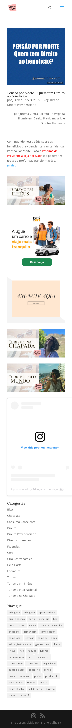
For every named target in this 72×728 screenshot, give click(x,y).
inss (21, 650)
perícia (47, 669)
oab (30, 657)
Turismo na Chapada (21, 596)
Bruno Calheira (51, 722)
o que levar (49, 663)
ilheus (57, 644)
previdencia (51, 676)
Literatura (13, 571)
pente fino (34, 669)
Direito (54, 100)
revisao (31, 682)
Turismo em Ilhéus (19, 583)
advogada (14, 612)
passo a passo (17, 669)
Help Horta (14, 565)
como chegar (47, 631)
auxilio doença (17, 619)
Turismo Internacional (22, 590)
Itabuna (32, 650)
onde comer (42, 657)
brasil (12, 625)
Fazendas (13, 546)
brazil (22, 625)
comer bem (30, 631)
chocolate (14, 631)
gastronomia (42, 644)
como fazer (15, 638)
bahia (32, 619)
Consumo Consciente (21, 522)
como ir (29, 638)
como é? (42, 638)
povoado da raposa (19, 676)
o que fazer (33, 663)
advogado (29, 612)
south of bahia (17, 689)
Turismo (12, 577)
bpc (55, 619)
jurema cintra (16, 657)
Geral (10, 553)
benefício (44, 619)
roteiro (43, 682)
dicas (54, 638)
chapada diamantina (51, 625)
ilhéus (12, 650)
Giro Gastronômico (19, 559)
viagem (13, 695)
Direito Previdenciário (21, 105)
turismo (50, 689)
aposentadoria (47, 612)
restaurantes (16, 682)
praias (37, 676)
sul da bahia (35, 689)
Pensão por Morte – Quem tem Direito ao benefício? (36, 94)
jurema (44, 650)
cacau (32, 625)
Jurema (17, 100)
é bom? (25, 695)
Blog (46, 100)
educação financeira (20, 644)
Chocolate (13, 516)
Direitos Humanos (19, 540)
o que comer (16, 663)
